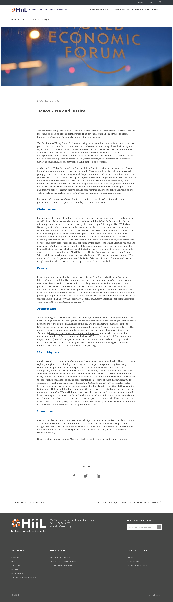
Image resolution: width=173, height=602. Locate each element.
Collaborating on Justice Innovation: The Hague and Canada (127, 502)
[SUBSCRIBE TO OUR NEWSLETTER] (159, 527)
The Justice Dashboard (60, 557)
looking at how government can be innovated (74, 333)
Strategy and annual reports (23, 577)
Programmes (139, 9)
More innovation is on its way (29, 502)
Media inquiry (133, 561)
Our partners (17, 573)
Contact (156, 9)
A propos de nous (99, 9)
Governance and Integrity (138, 565)
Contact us (131, 557)
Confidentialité (155, 595)
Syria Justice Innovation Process (64, 561)
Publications (16, 557)
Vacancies (15, 565)
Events (23, 19)
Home (14, 19)
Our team (15, 569)
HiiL (19, 595)
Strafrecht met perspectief (61, 565)
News (13, 561)
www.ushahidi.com (57, 382)
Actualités (120, 9)
